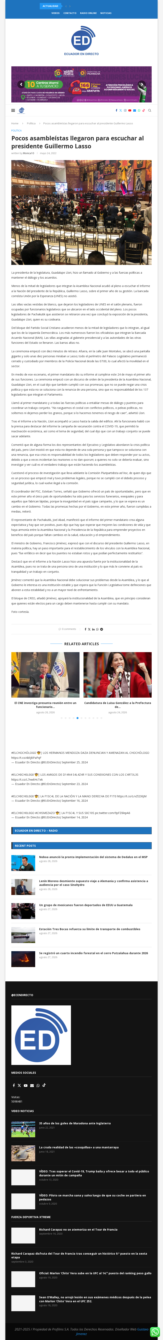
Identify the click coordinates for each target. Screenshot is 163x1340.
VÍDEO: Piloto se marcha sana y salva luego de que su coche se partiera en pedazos (92, 1197)
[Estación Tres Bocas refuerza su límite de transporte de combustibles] (23, 935)
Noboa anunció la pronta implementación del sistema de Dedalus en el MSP (93, 857)
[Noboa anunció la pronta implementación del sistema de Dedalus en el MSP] (23, 863)
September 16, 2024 (75, 800)
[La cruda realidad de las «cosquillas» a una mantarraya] (23, 1153)
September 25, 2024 (75, 762)
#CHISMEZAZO (45, 813)
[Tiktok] (143, 110)
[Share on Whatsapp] (97, 629)
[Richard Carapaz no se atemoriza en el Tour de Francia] (23, 1235)
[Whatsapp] (139, 110)
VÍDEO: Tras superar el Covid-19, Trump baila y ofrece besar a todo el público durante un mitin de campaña (94, 1173)
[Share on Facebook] (85, 629)
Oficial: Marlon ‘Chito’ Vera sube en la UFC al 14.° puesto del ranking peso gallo (95, 1273)
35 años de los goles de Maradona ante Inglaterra (75, 1123)
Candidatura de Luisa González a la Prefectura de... (45, 705)
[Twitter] (120, 110)
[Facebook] (116, 110)
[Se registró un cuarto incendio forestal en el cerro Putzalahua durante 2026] (23, 959)
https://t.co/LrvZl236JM (132, 796)
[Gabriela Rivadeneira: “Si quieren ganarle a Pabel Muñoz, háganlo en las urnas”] (117, 675)
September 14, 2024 (75, 817)
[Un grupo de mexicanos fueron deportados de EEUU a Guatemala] (23, 911)
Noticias (106, 13)
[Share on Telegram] (101, 629)
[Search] (150, 110)
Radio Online (88, 13)
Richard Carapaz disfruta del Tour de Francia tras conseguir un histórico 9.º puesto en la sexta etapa (79, 1255)
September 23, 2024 (75, 784)
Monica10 (28, 153)
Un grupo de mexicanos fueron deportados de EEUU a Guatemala (86, 905)
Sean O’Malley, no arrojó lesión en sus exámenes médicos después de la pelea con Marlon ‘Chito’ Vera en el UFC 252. (95, 1299)
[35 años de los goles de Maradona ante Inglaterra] (23, 1129)
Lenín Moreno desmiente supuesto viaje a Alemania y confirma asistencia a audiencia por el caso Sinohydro (93, 883)
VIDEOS (55, 13)
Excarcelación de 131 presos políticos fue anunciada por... (80, 6)
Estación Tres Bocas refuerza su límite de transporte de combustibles (89, 929)
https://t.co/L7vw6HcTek (27, 779)
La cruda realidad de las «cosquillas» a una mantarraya (79, 1147)
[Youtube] (129, 110)
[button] (66, 6)
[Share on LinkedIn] (93, 629)
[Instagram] (125, 110)
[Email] (134, 110)
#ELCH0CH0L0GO (22, 813)
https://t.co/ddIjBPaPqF (26, 758)
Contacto (69, 13)
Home (14, 123)
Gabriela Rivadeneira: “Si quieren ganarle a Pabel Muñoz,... (117, 705)
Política (31, 123)
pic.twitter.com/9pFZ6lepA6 (112, 813)
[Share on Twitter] (89, 629)
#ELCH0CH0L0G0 (22, 774)
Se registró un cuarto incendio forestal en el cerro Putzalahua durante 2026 (93, 953)
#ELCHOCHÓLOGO (23, 753)
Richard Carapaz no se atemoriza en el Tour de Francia (78, 1229)
